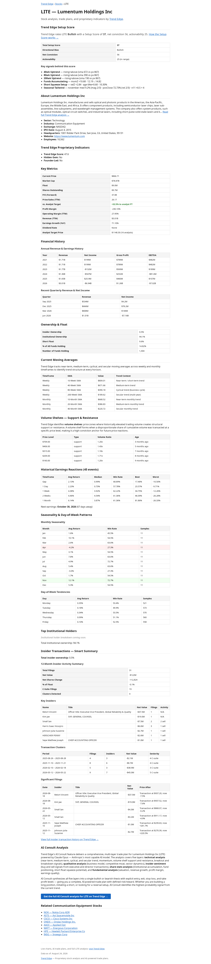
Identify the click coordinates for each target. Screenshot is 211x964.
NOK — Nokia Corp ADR (57, 912)
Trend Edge (47, 3)
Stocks (58, 3)
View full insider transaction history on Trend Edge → (70, 839)
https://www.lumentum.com (69, 136)
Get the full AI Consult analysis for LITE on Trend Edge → (76, 896)
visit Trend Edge (96, 948)
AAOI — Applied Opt (55, 925)
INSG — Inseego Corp (55, 934)
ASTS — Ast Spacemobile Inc (59, 915)
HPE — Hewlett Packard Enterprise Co (64, 931)
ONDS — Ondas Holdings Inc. (60, 921)
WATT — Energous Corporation (61, 928)
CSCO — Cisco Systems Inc (58, 918)
